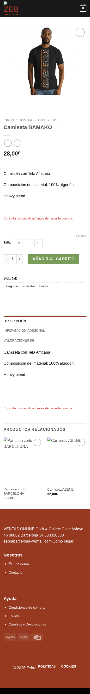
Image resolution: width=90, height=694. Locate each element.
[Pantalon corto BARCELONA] (23, 461)
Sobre (19, 564)
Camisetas (47, 120)
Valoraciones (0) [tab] (19, 340)
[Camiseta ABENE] (66, 461)
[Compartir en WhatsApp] (6, 296)
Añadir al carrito (53, 259)
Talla (7, 242)
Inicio (9, 120)
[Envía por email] (18, 296)
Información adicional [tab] (24, 330)
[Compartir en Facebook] (12, 296)
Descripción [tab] (15, 321)
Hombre (26, 120)
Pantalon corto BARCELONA (15, 491)
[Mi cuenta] (74, 8)
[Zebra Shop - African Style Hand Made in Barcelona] (27, 8)
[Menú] (57, 8)
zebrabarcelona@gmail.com (28, 541)
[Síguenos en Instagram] (8, 585)
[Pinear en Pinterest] (24, 296)
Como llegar (63, 541)
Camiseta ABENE (60, 489)
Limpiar (81, 236)
